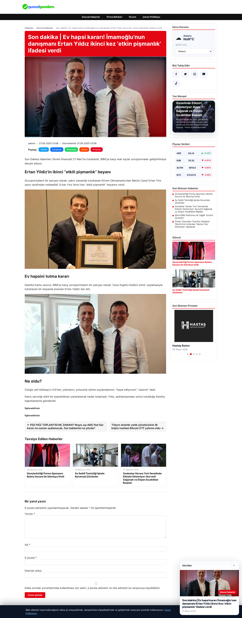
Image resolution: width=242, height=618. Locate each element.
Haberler (29, 28)
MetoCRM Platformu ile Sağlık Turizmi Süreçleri (194, 216)
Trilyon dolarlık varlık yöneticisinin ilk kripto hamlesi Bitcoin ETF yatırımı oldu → (137, 426)
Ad (27, 544)
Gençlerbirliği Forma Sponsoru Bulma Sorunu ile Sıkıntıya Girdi (194, 195)
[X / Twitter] (185, 74)
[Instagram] (194, 74)
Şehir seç (181, 45)
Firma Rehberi (114, 16)
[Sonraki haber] (210, 106)
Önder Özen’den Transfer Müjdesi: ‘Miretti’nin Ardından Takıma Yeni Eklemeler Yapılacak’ (192, 224)
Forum (132, 16)
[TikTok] (176, 83)
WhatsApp (71, 149)
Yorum (30, 513)
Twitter (43, 149)
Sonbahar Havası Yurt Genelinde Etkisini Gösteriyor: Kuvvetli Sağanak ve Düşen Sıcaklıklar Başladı (193, 209)
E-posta (31, 557)
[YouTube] (204, 74)
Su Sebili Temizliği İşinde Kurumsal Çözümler (192, 201)
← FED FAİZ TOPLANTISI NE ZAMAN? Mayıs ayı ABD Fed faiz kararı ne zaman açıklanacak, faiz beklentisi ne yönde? (65, 426)
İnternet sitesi (33, 570)
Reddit (84, 149)
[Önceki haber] (203, 106)
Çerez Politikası (151, 16)
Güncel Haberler (91, 16)
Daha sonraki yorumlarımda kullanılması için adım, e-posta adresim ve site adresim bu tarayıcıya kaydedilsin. (92, 588)
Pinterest (97, 149)
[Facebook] (176, 74)
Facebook (56, 149)
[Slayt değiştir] (188, 354)
